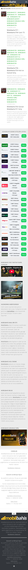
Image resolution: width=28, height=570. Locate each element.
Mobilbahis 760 (15, 55)
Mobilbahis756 (12, 89)
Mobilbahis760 (12, 63)
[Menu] (26, 2)
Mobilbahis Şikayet (13, 19)
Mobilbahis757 (12, 12)
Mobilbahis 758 (12, 52)
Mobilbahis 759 (15, 17)
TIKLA (24, 145)
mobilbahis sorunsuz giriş (16, 21)
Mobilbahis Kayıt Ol (13, 57)
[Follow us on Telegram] (14, 566)
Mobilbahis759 (12, 25)
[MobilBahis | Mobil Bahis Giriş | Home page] (11, 2)
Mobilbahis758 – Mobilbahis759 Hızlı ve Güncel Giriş (15, 70)
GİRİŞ (24, 136)
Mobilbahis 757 (12, 14)
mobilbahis (21, 12)
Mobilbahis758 (12, 23)
